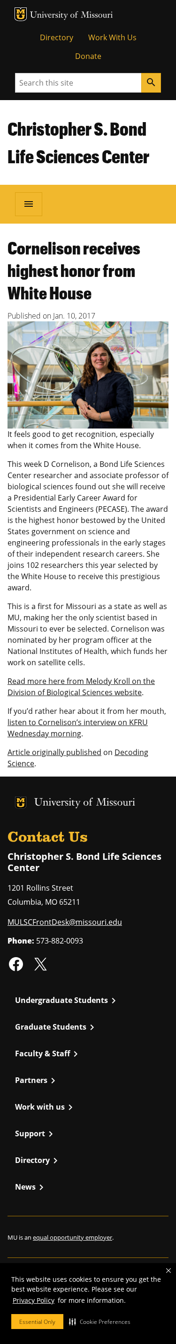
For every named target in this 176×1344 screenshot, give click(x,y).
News (31, 1187)
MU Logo (21, 14)
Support (35, 1134)
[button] (99, 1321)
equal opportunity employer (72, 1237)
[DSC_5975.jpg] (88, 374)
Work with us (45, 1107)
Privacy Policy (33, 1300)
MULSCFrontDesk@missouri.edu (65, 922)
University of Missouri (71, 16)
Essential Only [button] (37, 1322)
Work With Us (112, 37)
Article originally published (54, 752)
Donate (88, 56)
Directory (56, 37)
